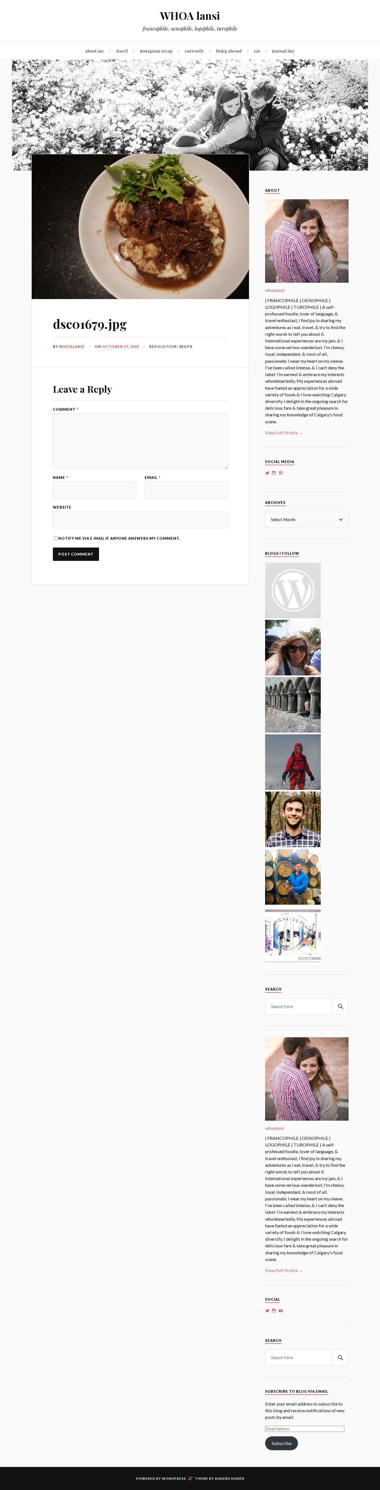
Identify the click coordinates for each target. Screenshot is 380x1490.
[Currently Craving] (293, 673)
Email (153, 477)
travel (122, 51)
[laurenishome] (293, 960)
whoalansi (72, 346)
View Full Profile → (284, 432)
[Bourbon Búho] (293, 903)
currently (194, 51)
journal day (283, 51)
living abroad (229, 51)
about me (94, 51)
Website (62, 507)
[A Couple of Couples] (293, 616)
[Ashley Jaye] (293, 730)
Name (60, 477)
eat (257, 51)
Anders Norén (229, 1478)
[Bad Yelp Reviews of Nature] (293, 788)
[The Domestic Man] (293, 845)
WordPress (174, 1478)
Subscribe (282, 1443)
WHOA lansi (190, 15)
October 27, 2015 (120, 346)
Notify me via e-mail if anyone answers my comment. (119, 538)
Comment (65, 409)
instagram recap (156, 51)
